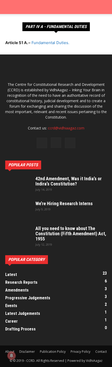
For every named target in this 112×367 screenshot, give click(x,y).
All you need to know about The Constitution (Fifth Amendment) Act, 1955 (70, 233)
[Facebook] (42, 143)
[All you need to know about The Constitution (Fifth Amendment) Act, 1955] (18, 235)
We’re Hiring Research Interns (64, 203)
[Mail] (70, 143)
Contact (101, 351)
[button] (9, 7)
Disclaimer (27, 351)
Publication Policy (53, 351)
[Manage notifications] (11, 355)
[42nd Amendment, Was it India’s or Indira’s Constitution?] (18, 185)
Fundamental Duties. (50, 42)
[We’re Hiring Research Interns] (18, 210)
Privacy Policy (80, 351)
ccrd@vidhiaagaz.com (66, 128)
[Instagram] (56, 142)
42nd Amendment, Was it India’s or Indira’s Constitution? (68, 181)
